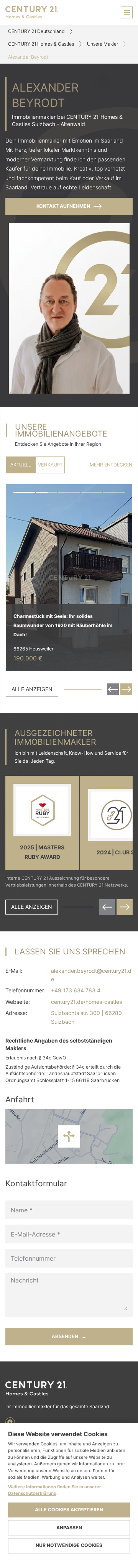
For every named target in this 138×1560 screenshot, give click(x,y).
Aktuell (20, 465)
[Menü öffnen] (127, 12)
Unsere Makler (102, 44)
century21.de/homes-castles (86, 1001)
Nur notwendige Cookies (69, 1545)
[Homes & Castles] (69, 1388)
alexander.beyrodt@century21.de (91, 974)
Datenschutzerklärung (32, 1493)
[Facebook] (10, 1422)
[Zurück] (16, 577)
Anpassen (69, 1527)
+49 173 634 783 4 (75, 990)
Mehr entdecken (111, 465)
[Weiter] (122, 577)
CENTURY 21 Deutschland (36, 31)
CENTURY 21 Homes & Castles (41, 44)
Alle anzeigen (32, 689)
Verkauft (50, 465)
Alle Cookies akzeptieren (69, 1509)
